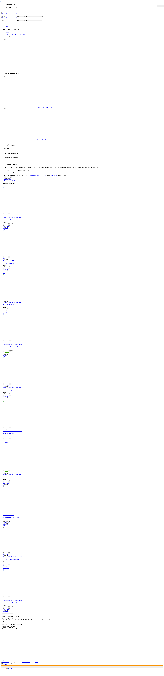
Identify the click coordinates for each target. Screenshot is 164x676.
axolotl (51, 175)
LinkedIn (13, 180)
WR (4, 515)
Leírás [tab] (8, 144)
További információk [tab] (11, 145)
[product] (83, 499)
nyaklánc (55, 175)
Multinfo (36, 662)
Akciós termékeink (31, 175)
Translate (10, 668)
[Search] (42, 16)
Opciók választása (6, 300)
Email (21, 180)
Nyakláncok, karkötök (41, 175)
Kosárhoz (3, 664)
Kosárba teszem (160, 6)
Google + (18, 180)
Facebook (6, 180)
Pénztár (6, 664)
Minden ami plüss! (26, 662)
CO (36, 175)
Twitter (10, 180)
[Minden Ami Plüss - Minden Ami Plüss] (9, 13)
